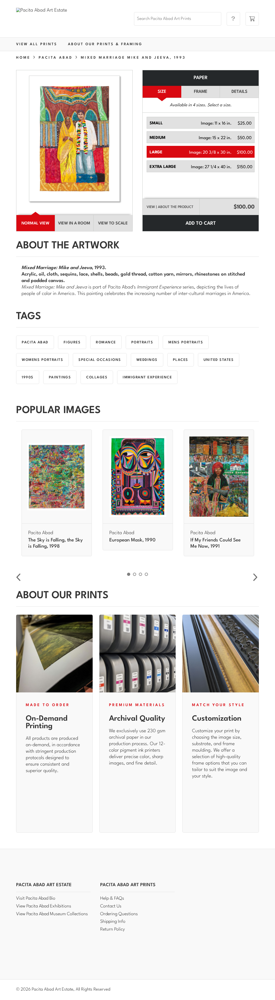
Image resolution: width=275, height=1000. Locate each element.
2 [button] (134, 574)
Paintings (60, 377)
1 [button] (128, 574)
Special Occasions (99, 360)
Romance (106, 342)
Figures (72, 342)
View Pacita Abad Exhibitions (43, 906)
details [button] (239, 92)
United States (219, 360)
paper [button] (201, 78)
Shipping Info (112, 921)
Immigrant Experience (147, 377)
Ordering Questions (119, 914)
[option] (56, 493)
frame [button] (200, 92)
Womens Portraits (42, 360)
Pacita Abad (35, 342)
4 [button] (146, 574)
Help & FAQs (112, 898)
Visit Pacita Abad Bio (35, 898)
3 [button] (140, 574)
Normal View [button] (35, 223)
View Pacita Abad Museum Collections (52, 914)
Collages (96, 377)
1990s (28, 377)
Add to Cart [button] (201, 223)
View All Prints (36, 44)
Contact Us (110, 906)
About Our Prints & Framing (105, 44)
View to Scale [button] (113, 223)
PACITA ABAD (56, 57)
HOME (23, 57)
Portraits (142, 342)
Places (180, 360)
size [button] (162, 92)
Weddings (147, 360)
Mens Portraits (185, 342)
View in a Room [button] (74, 223)
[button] (201, 123)
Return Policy (112, 929)
